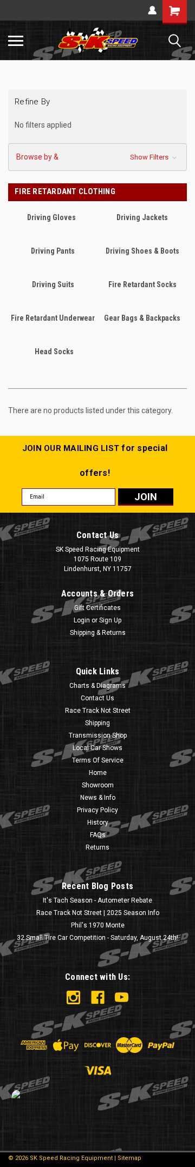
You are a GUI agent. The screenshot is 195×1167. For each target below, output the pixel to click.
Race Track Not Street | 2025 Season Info (97, 913)
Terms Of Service (97, 760)
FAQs (98, 835)
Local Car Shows (97, 748)
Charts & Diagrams (97, 685)
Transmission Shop (98, 735)
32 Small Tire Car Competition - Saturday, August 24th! (97, 937)
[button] (97, 157)
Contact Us (97, 698)
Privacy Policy (97, 810)
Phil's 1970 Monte (98, 925)
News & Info (97, 797)
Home (98, 773)
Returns (97, 847)
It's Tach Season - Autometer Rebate (97, 900)
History (97, 822)
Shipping (97, 723)
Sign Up (110, 620)
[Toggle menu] (15, 40)
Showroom (98, 785)
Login (82, 620)
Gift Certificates (97, 608)
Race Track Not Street (98, 710)
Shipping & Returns (98, 632)
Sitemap (129, 1158)
